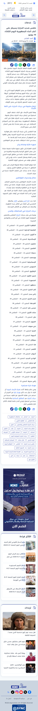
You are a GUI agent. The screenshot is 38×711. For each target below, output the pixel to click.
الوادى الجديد (31, 358)
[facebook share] (28, 65)
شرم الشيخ (32, 298)
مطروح (33, 243)
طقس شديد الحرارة (29, 444)
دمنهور (33, 285)
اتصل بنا (8, 698)
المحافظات (32, 456)
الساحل (25, 417)
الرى (12, 456)
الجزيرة (18, 428)
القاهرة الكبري (20, 421)
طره (12, 428)
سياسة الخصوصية (19, 698)
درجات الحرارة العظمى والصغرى (26, 424)
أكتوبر (32, 234)
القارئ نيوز (32, 459)
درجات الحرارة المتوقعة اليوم (19, 436)
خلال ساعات (21, 440)
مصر (24, 456)
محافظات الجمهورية (14, 417)
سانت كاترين (31, 312)
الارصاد (25, 432)
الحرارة (18, 215)
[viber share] (16, 65)
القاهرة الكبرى (30, 225)
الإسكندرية (32, 239)
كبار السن (26, 201)
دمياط (33, 253)
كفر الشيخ (32, 289)
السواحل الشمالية (9, 440)
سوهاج (33, 340)
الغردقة (33, 303)
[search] (4, 15)
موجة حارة (17, 392)
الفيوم (33, 321)
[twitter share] (24, 65)
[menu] (33, 15)
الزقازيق (33, 271)
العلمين (33, 248)
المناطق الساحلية (18, 398)
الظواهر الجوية (8, 444)
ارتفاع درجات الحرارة (29, 428)
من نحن (29, 698)
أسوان (33, 353)
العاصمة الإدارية (30, 230)
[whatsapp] (12, 65)
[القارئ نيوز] (19, 685)
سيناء (17, 456)
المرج (12, 424)
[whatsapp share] (20, 65)
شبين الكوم (31, 276)
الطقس (18, 444)
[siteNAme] (19, 15)
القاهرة (33, 436)
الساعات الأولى (15, 432)
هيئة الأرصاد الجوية (13, 389)
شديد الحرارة (31, 448)
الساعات (32, 432)
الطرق (5, 428)
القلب (15, 201)
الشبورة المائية (20, 448)
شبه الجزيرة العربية (29, 452)
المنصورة (32, 280)
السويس (33, 266)
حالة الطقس (31, 421)
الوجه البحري (31, 440)
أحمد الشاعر (29, 38)
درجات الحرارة (31, 398)
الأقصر (33, 349)
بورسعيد (33, 257)
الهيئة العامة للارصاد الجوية (12, 452)
